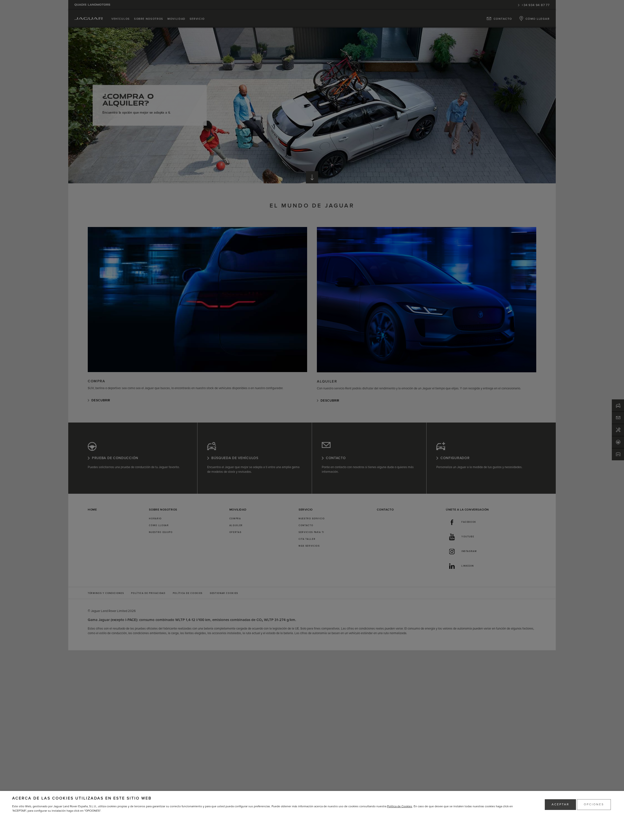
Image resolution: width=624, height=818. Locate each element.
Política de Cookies (399, 806)
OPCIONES (594, 804)
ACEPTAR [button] (560, 804)
